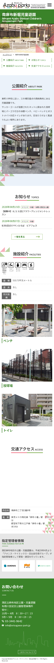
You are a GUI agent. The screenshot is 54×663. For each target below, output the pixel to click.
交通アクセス (40, 65)
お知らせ (38, 59)
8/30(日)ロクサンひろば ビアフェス (19, 225)
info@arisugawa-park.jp (17, 625)
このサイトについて (26, 652)
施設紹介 (14, 65)
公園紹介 (15, 59)
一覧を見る (19, 236)
